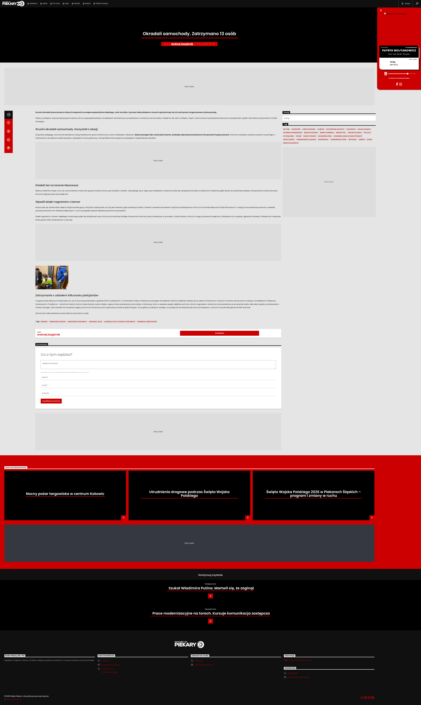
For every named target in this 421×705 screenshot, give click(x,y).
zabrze (362, 139)
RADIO (67, 3)
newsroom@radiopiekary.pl (298, 677)
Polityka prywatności (14, 699)
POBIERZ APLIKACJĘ (102, 3)
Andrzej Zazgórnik (182, 44)
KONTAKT (88, 3)
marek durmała (327, 133)
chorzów (296, 129)
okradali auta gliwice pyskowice (119, 322)
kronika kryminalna (292, 133)
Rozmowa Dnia (325, 136)
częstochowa (308, 129)
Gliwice (321, 129)
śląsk (369, 139)
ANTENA (45, 3)
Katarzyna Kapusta (335, 129)
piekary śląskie (355, 133)
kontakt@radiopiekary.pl (110, 665)
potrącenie (288, 136)
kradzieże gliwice (58, 322)
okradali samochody (147, 322)
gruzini (44, 322)
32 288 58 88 (292, 673)
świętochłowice (290, 143)
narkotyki (341, 133)
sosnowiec (323, 139)
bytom (286, 129)
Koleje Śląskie (364, 129)
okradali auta (95, 322)
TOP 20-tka (56, 3)
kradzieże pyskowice (77, 322)
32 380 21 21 (105, 661)
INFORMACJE (33, 3)
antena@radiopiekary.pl (203, 665)
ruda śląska (288, 139)
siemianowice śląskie (306, 139)
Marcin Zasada (311, 133)
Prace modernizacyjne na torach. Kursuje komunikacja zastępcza (211, 613)
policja (367, 133)
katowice (351, 129)
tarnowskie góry (338, 139)
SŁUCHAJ (407, 3)
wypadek (353, 139)
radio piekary (310, 136)
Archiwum (219, 333)
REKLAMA (77, 3)
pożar (298, 136)
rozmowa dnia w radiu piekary (348, 136)
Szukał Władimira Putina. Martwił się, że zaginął (211, 588)
